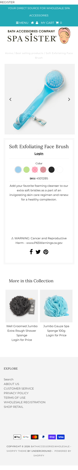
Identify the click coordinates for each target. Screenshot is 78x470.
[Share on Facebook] (31, 253)
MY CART (51, 23)
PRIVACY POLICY (16, 393)
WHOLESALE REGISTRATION (24, 402)
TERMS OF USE (15, 397)
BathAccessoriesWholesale (50, 446)
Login (38, 153)
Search (8, 379)
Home (9, 53)
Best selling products (29, 53)
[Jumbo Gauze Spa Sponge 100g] (56, 306)
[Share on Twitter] (38, 253)
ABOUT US (11, 384)
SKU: (33, 178)
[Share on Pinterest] (45, 253)
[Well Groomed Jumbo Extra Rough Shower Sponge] (21, 306)
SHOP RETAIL (13, 407)
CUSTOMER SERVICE (19, 388)
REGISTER (7, 2)
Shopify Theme (17, 451)
